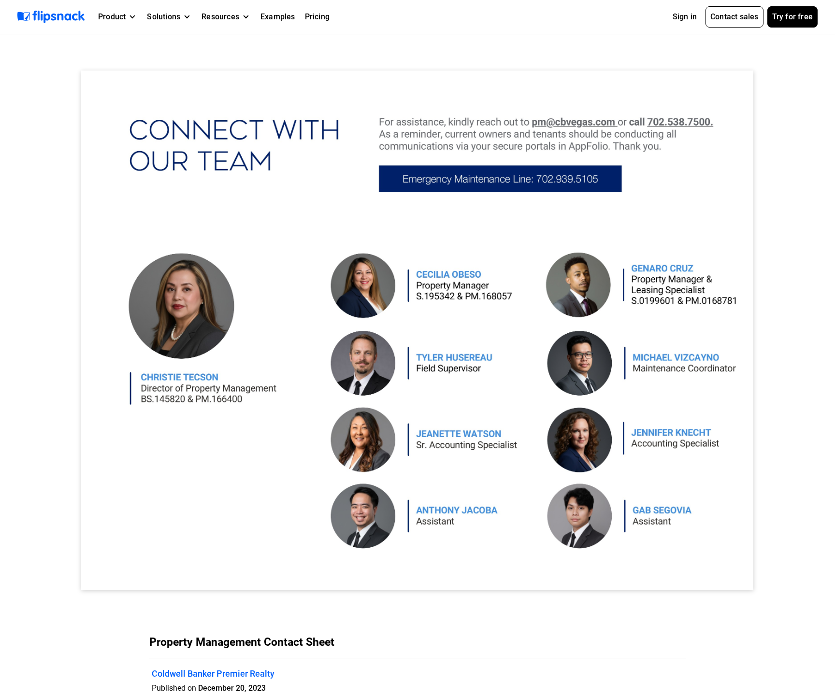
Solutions (163, 16)
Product (112, 16)
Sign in (685, 16)
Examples (277, 16)
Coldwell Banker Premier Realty (213, 673)
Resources (220, 16)
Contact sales (734, 16)
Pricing (317, 16)
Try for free (792, 16)
